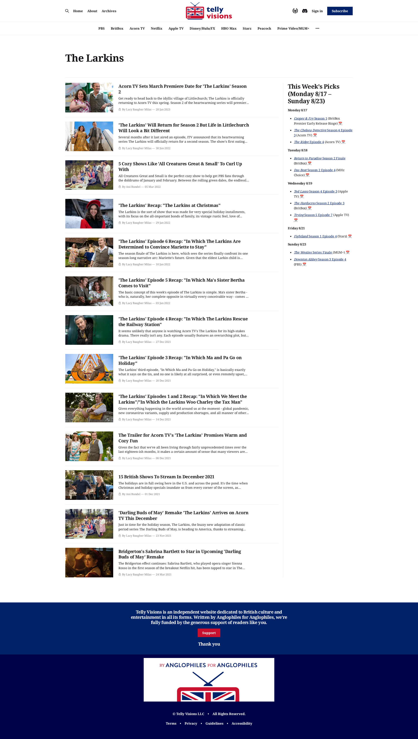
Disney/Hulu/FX (202, 28)
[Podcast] (295, 11)
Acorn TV (137, 28)
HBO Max (229, 28)
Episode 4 (309, 142)
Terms (171, 723)
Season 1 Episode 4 (315, 236)
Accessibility (242, 723)
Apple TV (176, 28)
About (92, 11)
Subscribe (340, 11)
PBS (101, 28)
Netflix (156, 28)
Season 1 (310, 118)
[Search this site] (67, 10)
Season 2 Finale (320, 158)
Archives (109, 11)
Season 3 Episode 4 (320, 259)
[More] (317, 28)
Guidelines (214, 723)
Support (209, 633)
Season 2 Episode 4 (314, 170)
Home (78, 11)
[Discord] (304, 11)
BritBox (117, 28)
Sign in (317, 11)
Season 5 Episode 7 (313, 215)
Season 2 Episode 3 (319, 203)
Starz (247, 28)
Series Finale (313, 252)
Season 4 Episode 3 (315, 191)
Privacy (191, 723)
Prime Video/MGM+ (293, 28)
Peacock (264, 28)
